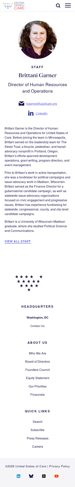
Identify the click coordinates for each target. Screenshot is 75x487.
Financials (37, 394)
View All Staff (18, 241)
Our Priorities (38, 386)
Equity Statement (37, 378)
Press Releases (37, 438)
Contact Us (37, 326)
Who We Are (37, 353)
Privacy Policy (59, 466)
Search (37, 421)
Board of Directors (37, 361)
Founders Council (37, 369)
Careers (37, 446)
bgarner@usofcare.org (41, 103)
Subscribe (37, 430)
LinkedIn (42, 113)
